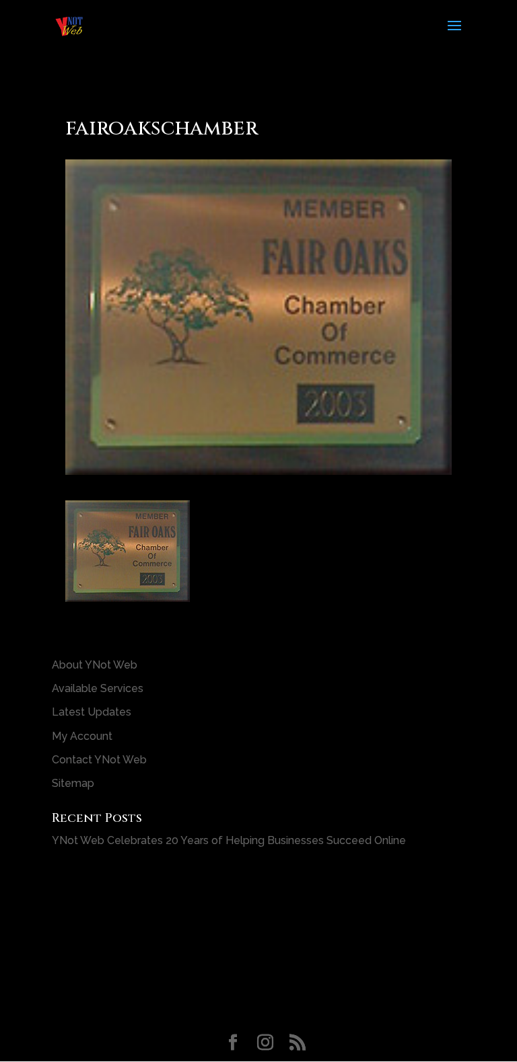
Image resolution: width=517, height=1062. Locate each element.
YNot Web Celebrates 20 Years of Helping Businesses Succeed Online (229, 840)
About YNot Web (94, 664)
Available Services (97, 688)
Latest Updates (91, 712)
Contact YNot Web (99, 759)
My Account (82, 736)
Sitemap (73, 783)
